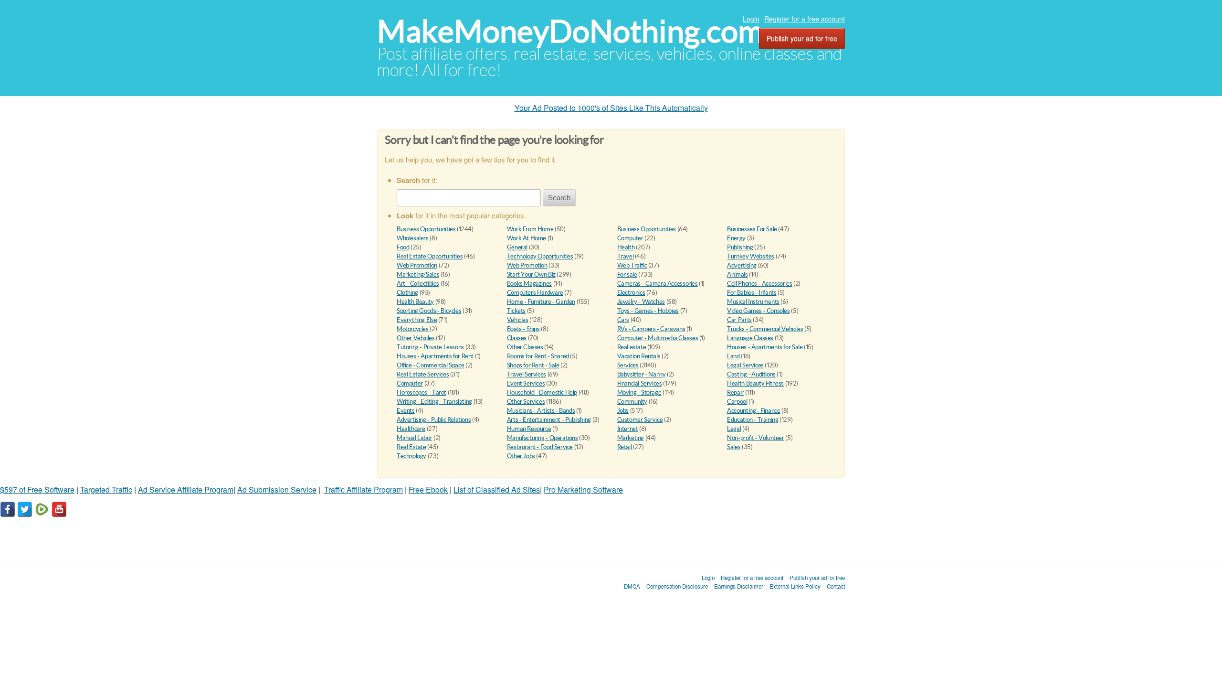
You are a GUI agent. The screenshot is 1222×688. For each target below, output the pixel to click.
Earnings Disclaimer (738, 586)
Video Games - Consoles (758, 310)
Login (751, 18)
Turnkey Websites (750, 256)
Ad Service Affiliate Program (185, 489)
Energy (736, 238)
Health (626, 247)
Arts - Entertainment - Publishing (549, 419)
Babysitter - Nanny (641, 374)
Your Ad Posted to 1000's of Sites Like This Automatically (611, 107)
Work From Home (530, 229)
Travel (625, 256)
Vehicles (517, 319)
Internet (627, 428)
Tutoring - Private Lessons (430, 347)
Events (406, 410)
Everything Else (417, 319)
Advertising (742, 265)
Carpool (737, 401)
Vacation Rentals (639, 356)
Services (628, 365)
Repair (735, 392)
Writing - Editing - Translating (434, 401)
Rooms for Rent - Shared (538, 356)
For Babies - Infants (751, 292)
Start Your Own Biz (531, 274)
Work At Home (526, 238)
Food (403, 247)
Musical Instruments (753, 301)
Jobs (623, 410)
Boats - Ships (523, 329)
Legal (734, 428)
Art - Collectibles (418, 283)
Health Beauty (415, 301)
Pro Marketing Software (583, 489)
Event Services (526, 383)
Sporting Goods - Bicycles (429, 310)
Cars (623, 319)
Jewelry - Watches (641, 301)
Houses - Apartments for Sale (764, 347)
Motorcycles (413, 329)
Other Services (526, 401)
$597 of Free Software (37, 489)
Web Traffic (632, 265)
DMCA (632, 586)
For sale (627, 274)
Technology (411, 456)
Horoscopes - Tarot (421, 392)
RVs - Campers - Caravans (651, 329)
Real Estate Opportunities (430, 256)
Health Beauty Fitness (755, 383)
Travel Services (526, 374)
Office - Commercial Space (430, 365)
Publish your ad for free (802, 38)
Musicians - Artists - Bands (541, 410)
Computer (630, 238)
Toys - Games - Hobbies (648, 310)
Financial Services (639, 383)
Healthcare (411, 428)
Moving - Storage (639, 392)
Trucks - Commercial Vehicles (765, 329)
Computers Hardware (535, 292)
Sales (733, 447)
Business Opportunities (426, 229)
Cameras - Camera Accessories (657, 283)
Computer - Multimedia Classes (657, 338)
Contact (836, 586)
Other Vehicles (416, 338)
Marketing (630, 437)
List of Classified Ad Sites (496, 489)
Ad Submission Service (276, 489)
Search (559, 198)
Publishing (740, 247)
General (517, 247)
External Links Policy (795, 586)
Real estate (631, 347)
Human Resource (529, 428)
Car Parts (739, 319)
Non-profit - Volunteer (755, 437)
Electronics (631, 292)
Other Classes (525, 347)
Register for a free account (804, 18)
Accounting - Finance (753, 410)
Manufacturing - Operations (542, 437)
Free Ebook (428, 489)
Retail (624, 447)
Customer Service (640, 419)
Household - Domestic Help (542, 392)
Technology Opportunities (540, 256)
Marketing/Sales (418, 274)
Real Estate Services (423, 374)
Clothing (407, 292)
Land (733, 356)
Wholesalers (413, 238)
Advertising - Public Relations (434, 419)
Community (632, 401)
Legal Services (745, 365)
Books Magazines (529, 283)
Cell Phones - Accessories (759, 283)
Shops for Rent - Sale (533, 365)
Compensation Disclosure (677, 586)
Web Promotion (417, 265)
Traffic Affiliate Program (363, 489)
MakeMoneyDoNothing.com (570, 31)
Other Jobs (521, 456)
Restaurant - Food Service (540, 447)
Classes (517, 338)
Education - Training (752, 419)
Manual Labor (414, 437)
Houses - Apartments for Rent (435, 356)
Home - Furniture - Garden (541, 301)
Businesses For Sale (752, 229)
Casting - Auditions (751, 374)
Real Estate (411, 447)
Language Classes (750, 338)
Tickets (516, 310)
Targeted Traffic (106, 489)
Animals (737, 274)
